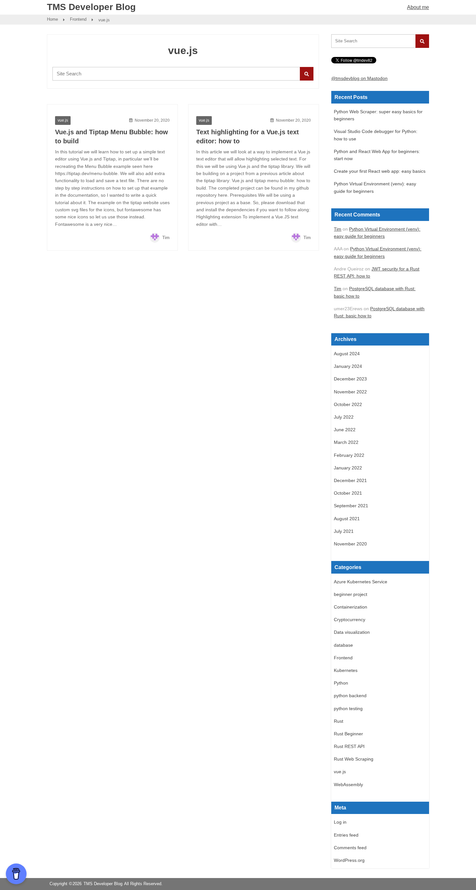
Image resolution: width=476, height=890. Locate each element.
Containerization (350, 607)
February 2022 (349, 455)
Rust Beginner (348, 733)
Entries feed (346, 835)
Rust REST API (349, 746)
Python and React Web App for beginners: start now (377, 155)
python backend (350, 695)
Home (52, 19)
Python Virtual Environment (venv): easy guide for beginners (375, 187)
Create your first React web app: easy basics (379, 171)
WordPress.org (349, 860)
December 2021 (350, 480)
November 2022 (350, 391)
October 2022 (348, 404)
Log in (340, 822)
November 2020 (350, 543)
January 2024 (348, 366)
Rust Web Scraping (353, 759)
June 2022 (345, 429)
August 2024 (347, 353)
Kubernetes (345, 670)
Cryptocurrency (349, 619)
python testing (348, 708)
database (343, 645)
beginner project (350, 594)
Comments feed (350, 847)
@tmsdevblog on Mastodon (359, 78)
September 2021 (351, 505)
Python (341, 683)
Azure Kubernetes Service (360, 581)
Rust (338, 721)
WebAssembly (348, 784)
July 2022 (344, 417)
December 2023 (350, 378)
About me (418, 7)
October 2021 (348, 493)
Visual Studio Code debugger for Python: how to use (375, 135)
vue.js (63, 120)
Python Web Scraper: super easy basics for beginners (378, 115)
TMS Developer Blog (91, 7)
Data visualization (352, 632)
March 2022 (346, 442)
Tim (165, 237)
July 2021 (344, 531)
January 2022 (348, 467)
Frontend (78, 19)
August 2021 (347, 518)
